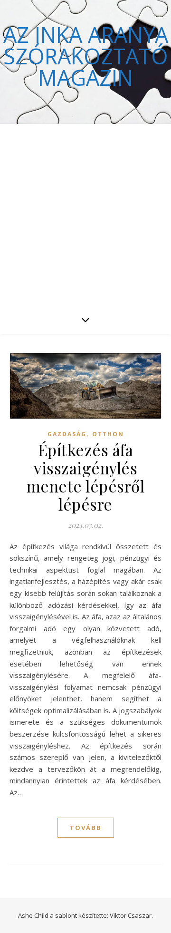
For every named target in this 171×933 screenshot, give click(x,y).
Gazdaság (67, 434)
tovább (86, 827)
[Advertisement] (85, 214)
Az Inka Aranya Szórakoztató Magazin (85, 56)
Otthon (108, 434)
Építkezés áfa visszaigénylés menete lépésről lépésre (86, 476)
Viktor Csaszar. (131, 915)
